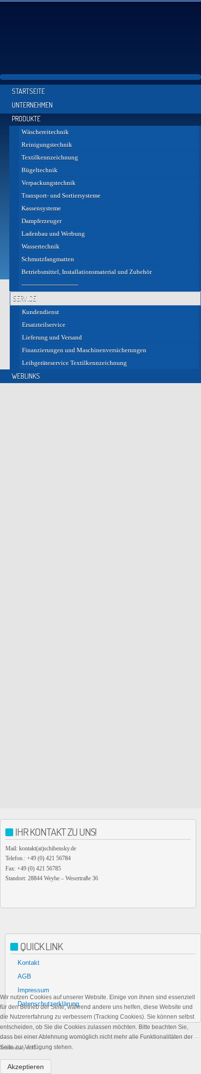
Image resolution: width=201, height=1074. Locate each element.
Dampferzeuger (41, 221)
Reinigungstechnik (46, 144)
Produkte (26, 118)
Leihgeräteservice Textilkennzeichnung (74, 362)
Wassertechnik (40, 246)
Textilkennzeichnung (49, 157)
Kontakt (29, 962)
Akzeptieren (25, 1067)
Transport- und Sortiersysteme (60, 195)
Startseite (28, 91)
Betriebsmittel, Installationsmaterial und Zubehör (86, 271)
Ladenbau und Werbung (53, 233)
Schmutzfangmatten (47, 259)
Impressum (33, 990)
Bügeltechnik (39, 170)
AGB (24, 976)
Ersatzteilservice (43, 324)
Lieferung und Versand (52, 337)
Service (24, 298)
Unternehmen (32, 105)
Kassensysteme (41, 208)
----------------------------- (49, 284)
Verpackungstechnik (48, 182)
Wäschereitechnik (45, 132)
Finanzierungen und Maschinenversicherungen (84, 350)
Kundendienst (40, 312)
